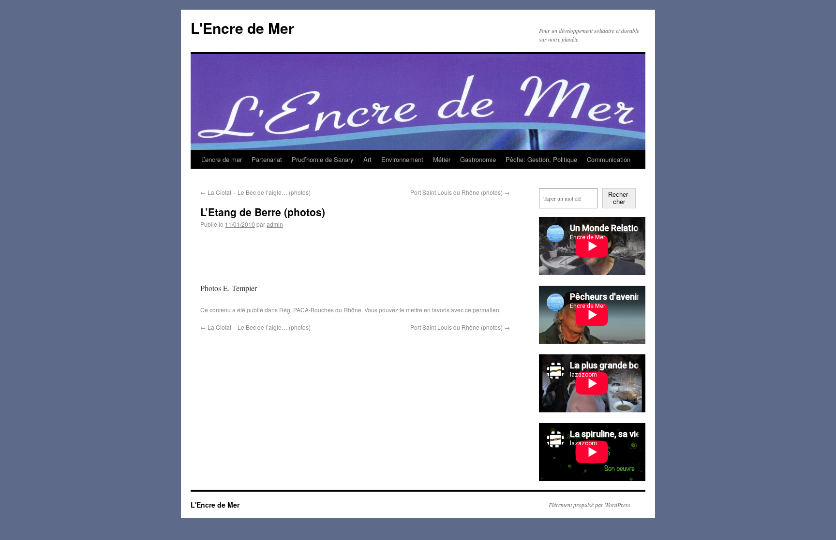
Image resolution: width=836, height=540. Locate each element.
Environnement (402, 159)
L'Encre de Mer (242, 27)
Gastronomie (478, 159)
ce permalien (482, 310)
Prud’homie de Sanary (323, 159)
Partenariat (267, 159)
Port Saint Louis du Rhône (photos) (460, 192)
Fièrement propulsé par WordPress (589, 505)
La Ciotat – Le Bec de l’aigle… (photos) (255, 192)
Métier (441, 159)
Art (367, 159)
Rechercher (619, 198)
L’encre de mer (221, 159)
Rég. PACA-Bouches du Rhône (320, 310)
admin (275, 224)
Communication (608, 159)
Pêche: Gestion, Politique (541, 159)
